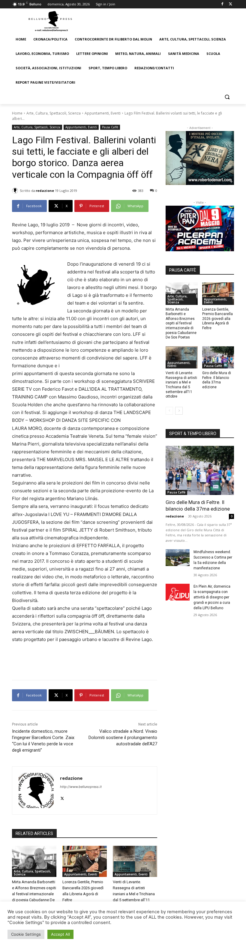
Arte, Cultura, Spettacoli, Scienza (53, 113)
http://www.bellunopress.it (81, 787)
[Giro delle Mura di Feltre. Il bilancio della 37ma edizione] (218, 357)
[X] (230, 4)
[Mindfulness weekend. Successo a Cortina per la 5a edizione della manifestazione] (178, 557)
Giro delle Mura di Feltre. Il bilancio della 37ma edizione (216, 380)
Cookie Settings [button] (26, 934)
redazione (45, 190)
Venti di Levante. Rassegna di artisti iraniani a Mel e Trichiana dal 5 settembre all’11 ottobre (134, 894)
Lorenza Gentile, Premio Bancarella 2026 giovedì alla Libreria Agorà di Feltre (217, 318)
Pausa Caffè (110, 127)
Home (17, 113)
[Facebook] (222, 4)
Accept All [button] (60, 934)
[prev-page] (169, 411)
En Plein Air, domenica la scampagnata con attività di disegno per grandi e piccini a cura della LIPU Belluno (212, 597)
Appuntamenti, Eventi (103, 113)
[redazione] (16, 191)
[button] (227, 97)
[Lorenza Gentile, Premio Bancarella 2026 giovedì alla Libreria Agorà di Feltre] (84, 861)
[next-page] (179, 411)
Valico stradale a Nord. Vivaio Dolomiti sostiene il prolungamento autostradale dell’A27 (122, 738)
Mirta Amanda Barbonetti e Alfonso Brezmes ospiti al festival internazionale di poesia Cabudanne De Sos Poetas (34, 894)
